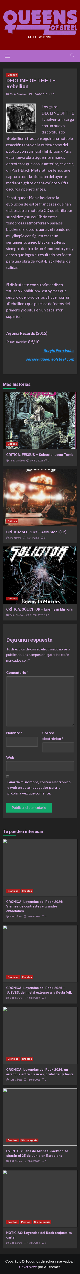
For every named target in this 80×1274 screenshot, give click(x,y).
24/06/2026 (33, 1161)
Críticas (12, 74)
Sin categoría (29, 1140)
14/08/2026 (33, 998)
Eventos (27, 891)
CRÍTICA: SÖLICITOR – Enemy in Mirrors (39, 609)
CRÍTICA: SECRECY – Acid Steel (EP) (36, 532)
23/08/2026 (33, 916)
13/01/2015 (40, 94)
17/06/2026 (33, 1243)
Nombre (14, 733)
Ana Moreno (15, 537)
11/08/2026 (33, 1079)
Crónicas (13, 891)
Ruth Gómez (16, 916)
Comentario (17, 672)
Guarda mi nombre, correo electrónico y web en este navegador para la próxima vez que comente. (39, 787)
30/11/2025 (36, 460)
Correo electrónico (52, 736)
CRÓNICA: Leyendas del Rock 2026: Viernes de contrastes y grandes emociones (34, 906)
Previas (25, 1222)
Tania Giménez (19, 94)
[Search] (72, 55)
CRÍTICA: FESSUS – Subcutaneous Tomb (39, 455)
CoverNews (28, 1267)
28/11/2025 (32, 538)
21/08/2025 (36, 615)
